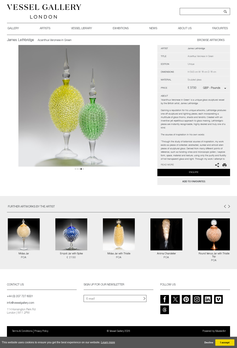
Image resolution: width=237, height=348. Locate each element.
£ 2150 (71, 257)
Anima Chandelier (166, 254)
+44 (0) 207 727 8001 (20, 296)
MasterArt (220, 331)
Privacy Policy (41, 331)
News (153, 28)
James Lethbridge (20, 40)
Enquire (193, 172)
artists (45, 28)
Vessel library (81, 28)
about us (185, 28)
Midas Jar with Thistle (118, 254)
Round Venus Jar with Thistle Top (214, 255)
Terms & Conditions (22, 331)
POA (23, 257)
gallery (13, 28)
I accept (225, 342)
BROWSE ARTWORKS (211, 40)
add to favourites (193, 181)
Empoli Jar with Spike (71, 254)
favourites (220, 28)
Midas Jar (24, 254)
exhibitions (121, 28)
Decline (208, 342)
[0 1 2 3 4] (79, 110)
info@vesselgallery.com (20, 303)
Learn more (108, 342)
